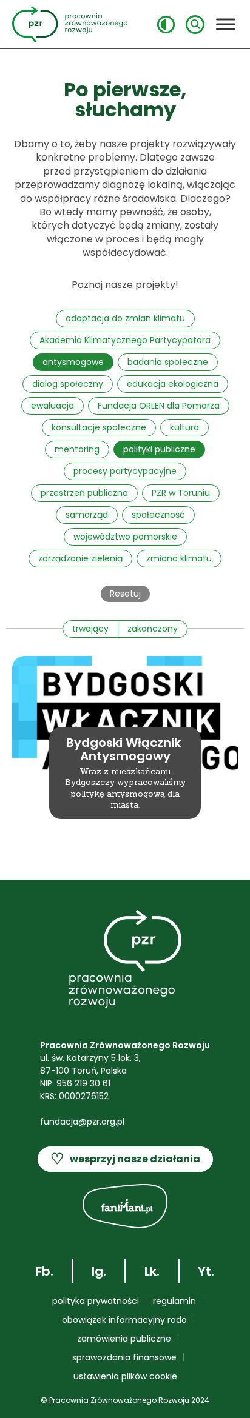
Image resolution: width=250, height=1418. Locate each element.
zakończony (152, 629)
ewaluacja (52, 406)
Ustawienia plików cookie (125, 1376)
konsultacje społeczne (99, 427)
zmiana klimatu (179, 558)
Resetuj (125, 593)
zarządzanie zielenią (80, 558)
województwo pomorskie (125, 536)
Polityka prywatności (95, 1301)
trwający (90, 629)
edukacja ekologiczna (172, 384)
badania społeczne (167, 362)
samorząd (87, 515)
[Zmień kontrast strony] (166, 24)
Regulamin (174, 1301)
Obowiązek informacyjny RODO (124, 1320)
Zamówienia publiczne (124, 1339)
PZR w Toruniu (181, 493)
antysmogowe (73, 362)
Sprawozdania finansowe (124, 1357)
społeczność (158, 515)
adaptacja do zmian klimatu (125, 318)
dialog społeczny (67, 384)
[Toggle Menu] (225, 24)
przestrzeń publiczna (84, 493)
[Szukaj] (195, 24)
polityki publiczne (159, 449)
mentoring (77, 449)
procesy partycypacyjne (125, 471)
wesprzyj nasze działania (125, 1158)
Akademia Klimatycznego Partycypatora (125, 340)
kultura (184, 427)
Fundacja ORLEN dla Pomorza (159, 406)
